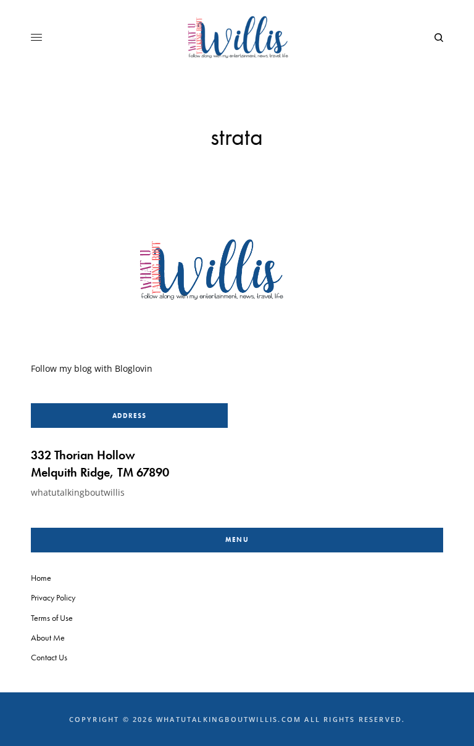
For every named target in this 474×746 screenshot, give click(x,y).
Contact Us (49, 657)
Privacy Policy (53, 597)
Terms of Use (52, 617)
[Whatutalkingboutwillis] (237, 37)
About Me (48, 637)
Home (41, 577)
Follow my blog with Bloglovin (91, 368)
